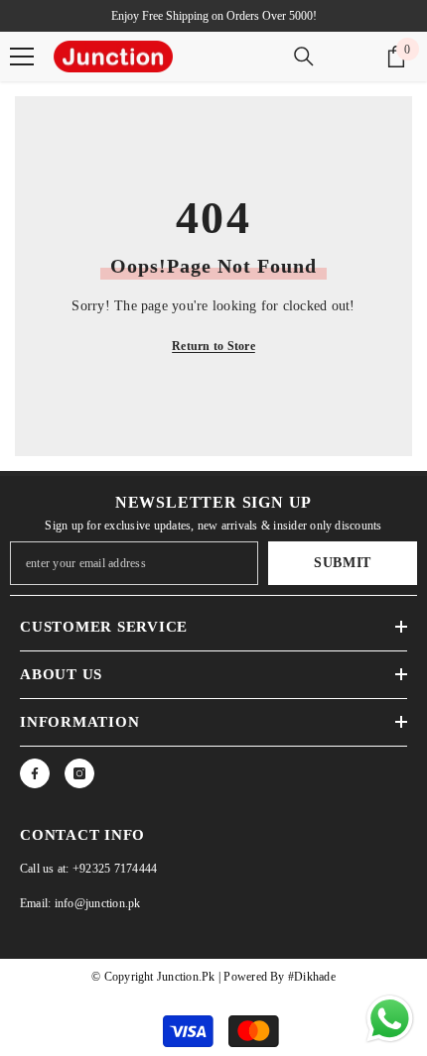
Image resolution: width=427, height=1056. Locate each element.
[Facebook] (35, 773)
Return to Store (213, 346)
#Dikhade (310, 977)
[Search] (304, 56)
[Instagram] (79, 773)
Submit (342, 562)
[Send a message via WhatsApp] (389, 1019)
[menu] (22, 56)
